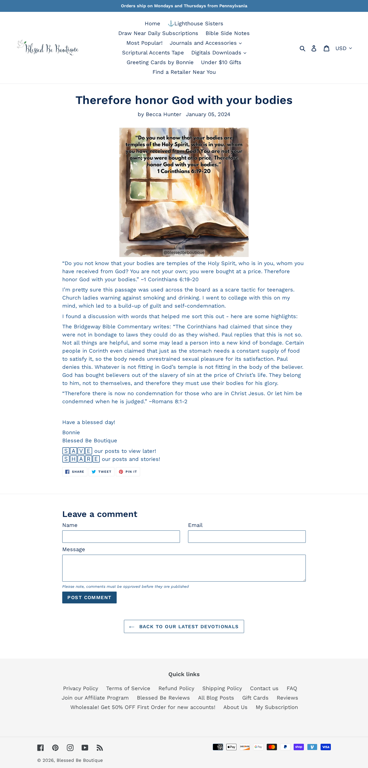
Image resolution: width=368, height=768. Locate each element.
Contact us (264, 688)
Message (73, 549)
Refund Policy (176, 688)
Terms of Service (128, 688)
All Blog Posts (216, 697)
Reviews (287, 697)
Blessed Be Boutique (80, 760)
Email (195, 525)
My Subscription (277, 707)
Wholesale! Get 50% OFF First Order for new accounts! (142, 707)
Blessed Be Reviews (163, 697)
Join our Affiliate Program (95, 697)
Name (70, 525)
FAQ (292, 688)
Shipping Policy (222, 688)
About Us (235, 707)
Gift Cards (255, 697)
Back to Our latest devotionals (188, 626)
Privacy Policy (80, 688)
